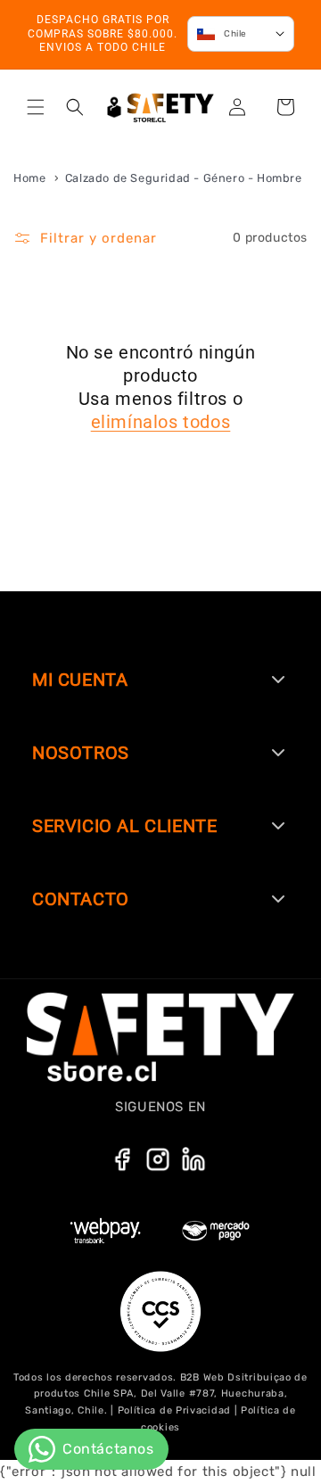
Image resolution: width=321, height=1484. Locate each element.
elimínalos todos (161, 422)
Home (29, 178)
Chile (235, 34)
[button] (35, 107)
